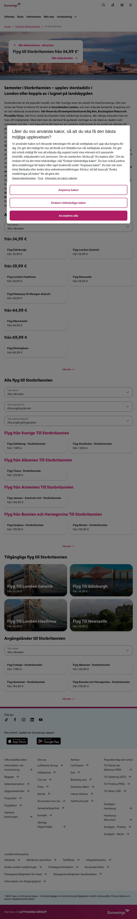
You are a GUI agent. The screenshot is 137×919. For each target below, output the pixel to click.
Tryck (40, 178)
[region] (68, 174)
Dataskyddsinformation (24, 178)
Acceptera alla (68, 215)
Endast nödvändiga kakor (68, 203)
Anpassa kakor (68, 190)
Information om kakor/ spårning (61, 178)
